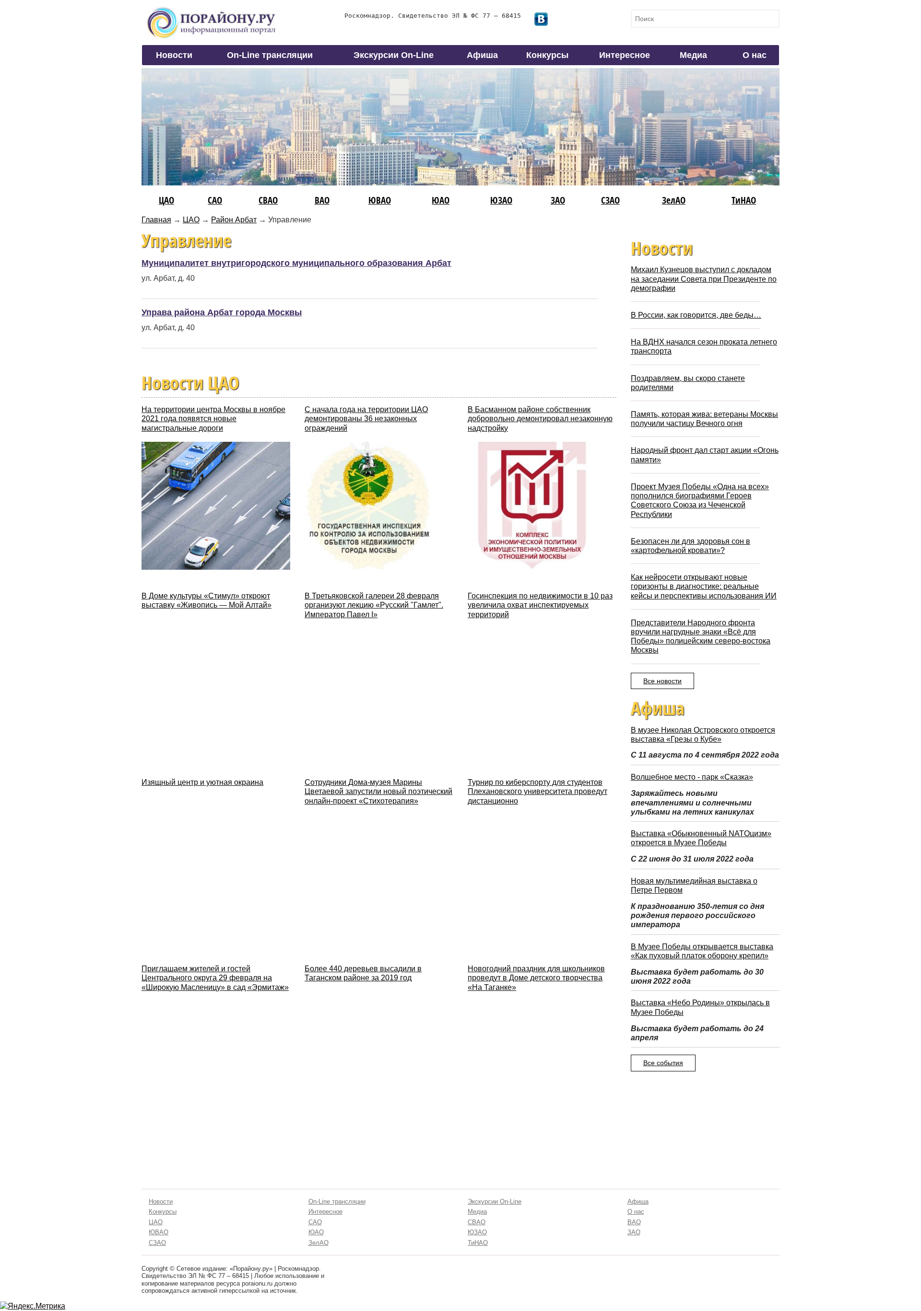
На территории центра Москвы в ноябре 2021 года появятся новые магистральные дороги (213, 418)
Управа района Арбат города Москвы (222, 312)
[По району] (211, 10)
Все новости (662, 681)
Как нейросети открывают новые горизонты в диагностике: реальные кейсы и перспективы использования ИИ (704, 586)
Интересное (624, 55)
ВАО (322, 200)
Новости (174, 55)
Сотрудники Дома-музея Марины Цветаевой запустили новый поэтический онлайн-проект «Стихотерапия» (378, 791)
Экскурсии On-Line (394, 55)
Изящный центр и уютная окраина (202, 782)
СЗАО (610, 200)
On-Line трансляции (270, 55)
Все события (663, 1063)
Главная (156, 220)
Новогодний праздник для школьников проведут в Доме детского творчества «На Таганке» (536, 978)
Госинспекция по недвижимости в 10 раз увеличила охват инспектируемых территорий (540, 605)
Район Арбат (234, 220)
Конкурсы (547, 55)
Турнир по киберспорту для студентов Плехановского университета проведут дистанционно (537, 791)
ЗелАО (673, 200)
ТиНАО (744, 200)
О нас (755, 55)
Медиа (693, 55)
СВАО (268, 200)
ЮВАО (379, 200)
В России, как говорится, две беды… (696, 315)
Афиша (482, 55)
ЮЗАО (501, 200)
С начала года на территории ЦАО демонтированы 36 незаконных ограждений (366, 418)
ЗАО (558, 200)
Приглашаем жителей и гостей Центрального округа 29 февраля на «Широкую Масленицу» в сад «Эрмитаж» (215, 978)
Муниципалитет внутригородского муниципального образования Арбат (296, 263)
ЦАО (166, 200)
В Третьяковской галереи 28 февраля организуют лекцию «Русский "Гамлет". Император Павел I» (374, 605)
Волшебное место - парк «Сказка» (692, 777)
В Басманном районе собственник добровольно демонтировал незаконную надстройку (540, 418)
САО (215, 200)
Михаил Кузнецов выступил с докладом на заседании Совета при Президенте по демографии (704, 278)
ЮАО (440, 200)
